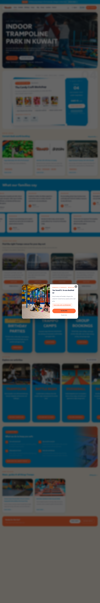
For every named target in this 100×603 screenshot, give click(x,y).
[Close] (76, 286)
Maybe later (64, 315)
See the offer (64, 311)
